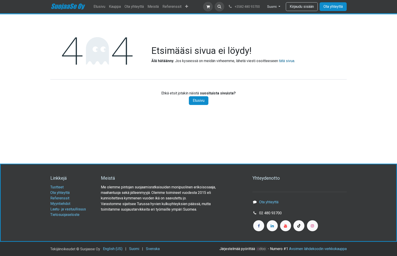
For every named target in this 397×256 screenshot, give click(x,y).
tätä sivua (286, 61)
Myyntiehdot (60, 203)
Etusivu (198, 100)
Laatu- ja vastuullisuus (68, 209)
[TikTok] (298, 225)
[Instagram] (312, 225)
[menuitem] (99, 6)
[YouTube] (285, 225)
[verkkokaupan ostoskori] (208, 6)
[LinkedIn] (272, 225)
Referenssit (59, 198)
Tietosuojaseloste (64, 214)
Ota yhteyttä (333, 6)
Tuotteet (57, 187)
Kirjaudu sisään (302, 6)
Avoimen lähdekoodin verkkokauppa (318, 249)
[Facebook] (258, 225)
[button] (219, 6)
